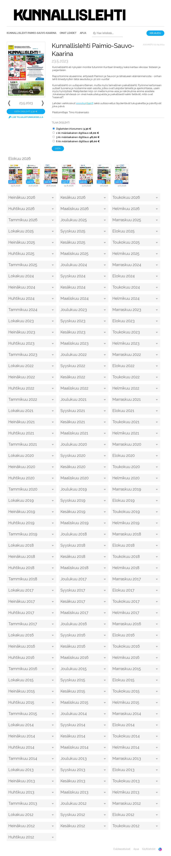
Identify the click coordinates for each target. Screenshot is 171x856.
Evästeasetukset (121, 849)
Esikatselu (23, 91)
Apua (83, 33)
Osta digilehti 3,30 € (25, 111)
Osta (58, 148)
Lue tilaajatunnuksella (27, 117)
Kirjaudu (155, 33)
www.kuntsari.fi (84, 103)
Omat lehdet (68, 33)
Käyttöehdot (148, 849)
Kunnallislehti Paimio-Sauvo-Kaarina (31, 33)
